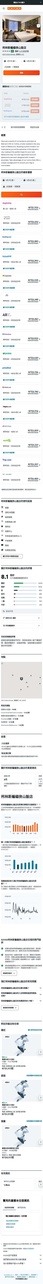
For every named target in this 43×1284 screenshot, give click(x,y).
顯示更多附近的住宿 (35, 1030)
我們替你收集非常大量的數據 (14, 1259)
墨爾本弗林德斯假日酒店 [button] (10, 1148)
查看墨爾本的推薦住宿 (34, 1121)
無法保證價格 (30, 1249)
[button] (40, 2)
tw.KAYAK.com (8, 1275)
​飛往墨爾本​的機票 (12, 1221)
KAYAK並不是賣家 (10, 1255)
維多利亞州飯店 (9, 1277)
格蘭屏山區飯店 (21, 1277)
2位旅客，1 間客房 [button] (11, 67)
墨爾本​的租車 (10, 1224)
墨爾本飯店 (10, 1227)
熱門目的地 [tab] (22, 1208)
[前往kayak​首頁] (14, 8)
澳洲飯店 (33, 1275)
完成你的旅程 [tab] (9, 1208)
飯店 (16, 1275)
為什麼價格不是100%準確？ (14, 1263)
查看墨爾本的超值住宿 (34, 1075)
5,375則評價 (24, 51)
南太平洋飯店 (24, 1275)
